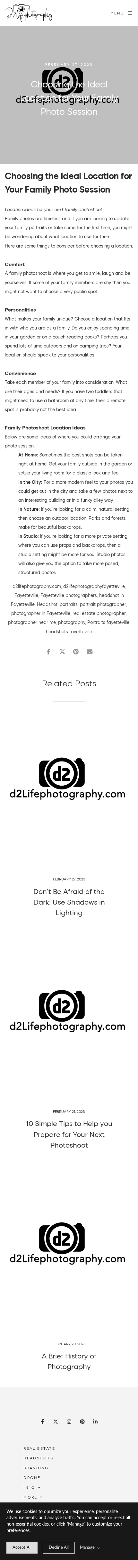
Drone (31, 1477)
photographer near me (32, 622)
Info (29, 1487)
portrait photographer (103, 604)
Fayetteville (26, 595)
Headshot (47, 604)
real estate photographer (99, 613)
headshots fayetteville (69, 631)
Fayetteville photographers (68, 595)
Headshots (38, 1457)
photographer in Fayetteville (40, 613)
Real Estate (39, 1448)
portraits (69, 604)
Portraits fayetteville (108, 622)
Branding (36, 1467)
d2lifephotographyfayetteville (94, 586)
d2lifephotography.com (37, 586)
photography (71, 622)
